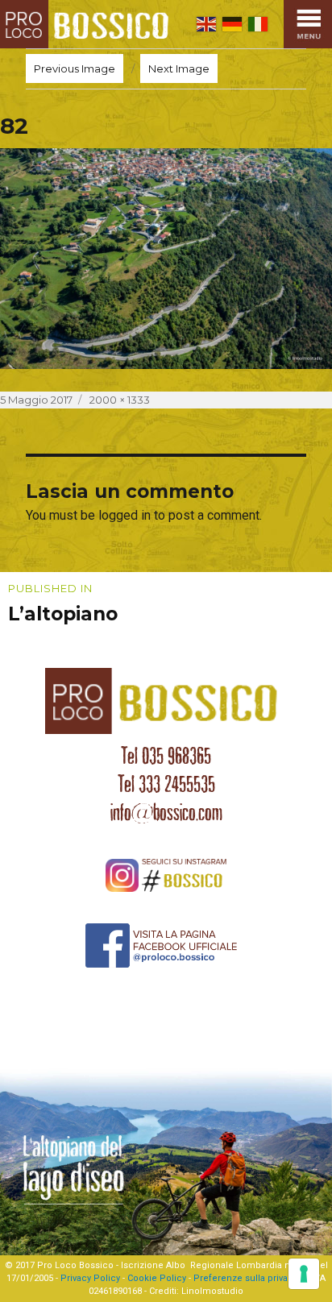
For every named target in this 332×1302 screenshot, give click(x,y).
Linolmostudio (212, 1291)
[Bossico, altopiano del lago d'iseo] (88, 24)
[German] (232, 24)
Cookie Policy (156, 1278)
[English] (206, 24)
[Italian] (258, 24)
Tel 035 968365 (166, 755)
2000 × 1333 (119, 399)
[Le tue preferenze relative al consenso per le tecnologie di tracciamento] (303, 1273)
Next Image (179, 68)
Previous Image (74, 68)
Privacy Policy (90, 1278)
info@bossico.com (166, 812)
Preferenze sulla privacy (245, 1278)
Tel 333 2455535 (166, 784)
